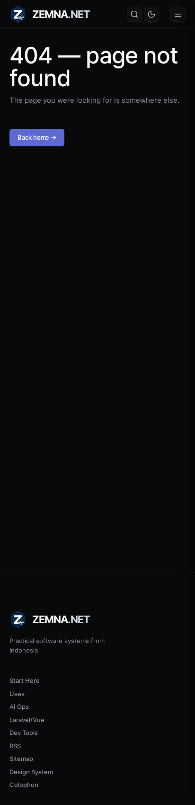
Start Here (24, 680)
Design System (31, 772)
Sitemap (21, 758)
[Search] (134, 14)
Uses (17, 694)
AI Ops (19, 706)
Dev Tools (23, 732)
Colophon (23, 784)
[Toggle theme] (151, 14)
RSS (15, 746)
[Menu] (178, 14)
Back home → (37, 137)
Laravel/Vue (26, 720)
